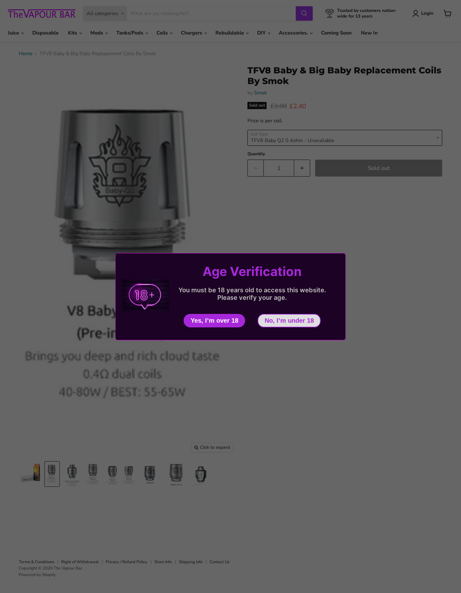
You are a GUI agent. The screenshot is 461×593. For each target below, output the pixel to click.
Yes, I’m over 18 (214, 320)
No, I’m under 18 (289, 320)
